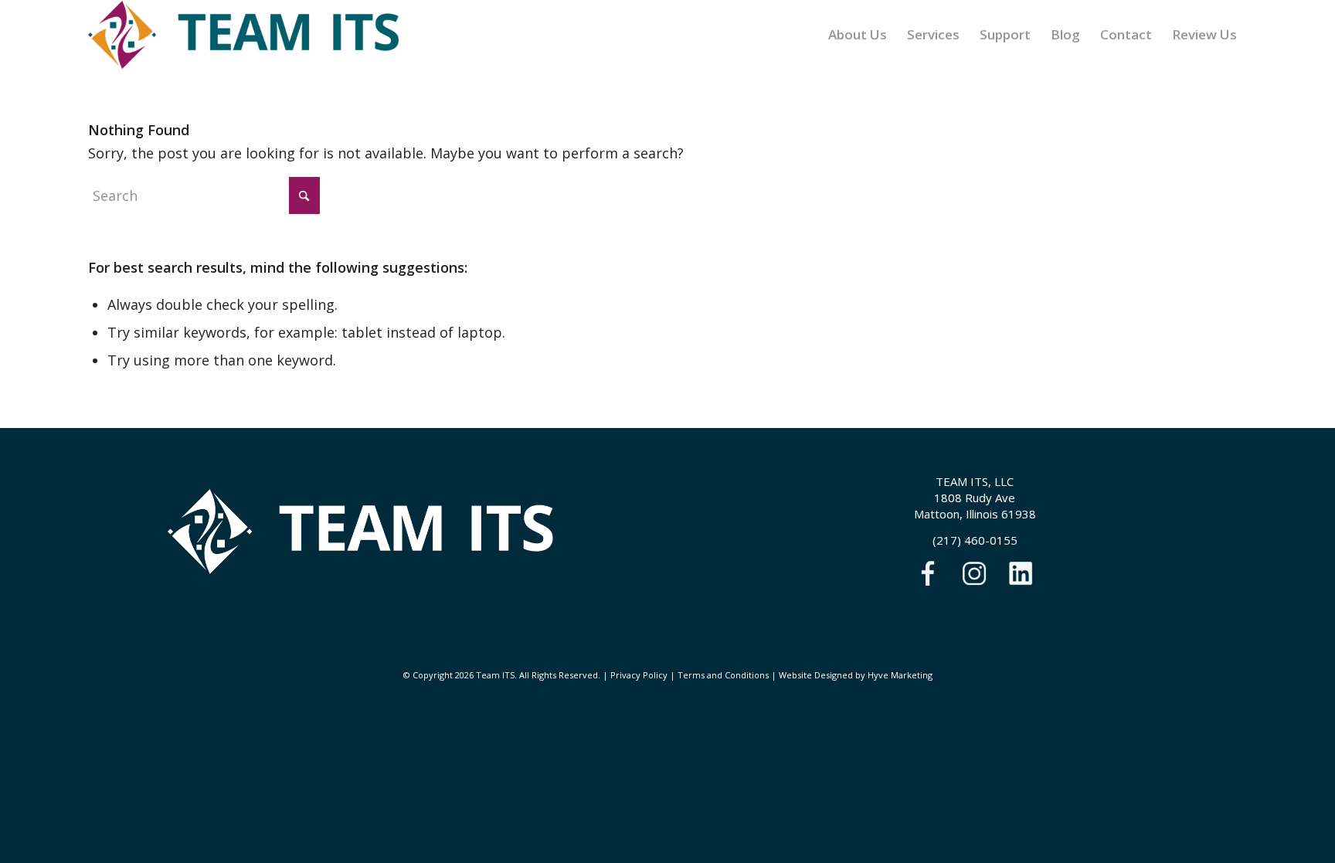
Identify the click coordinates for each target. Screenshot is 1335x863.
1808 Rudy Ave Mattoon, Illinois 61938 (975, 506)
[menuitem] (857, 35)
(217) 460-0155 (974, 540)
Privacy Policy (639, 675)
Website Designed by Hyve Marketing (855, 675)
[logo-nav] (243, 35)
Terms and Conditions (723, 675)
